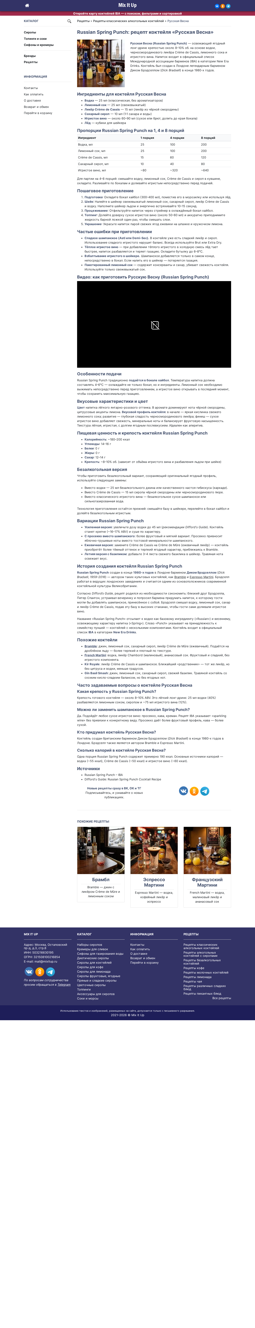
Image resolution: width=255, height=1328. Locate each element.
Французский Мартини (207, 882)
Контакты (31, 88)
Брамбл (101, 879)
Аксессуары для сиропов (96, 994)
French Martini (95, 655)
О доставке (32, 100)
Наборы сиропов (89, 944)
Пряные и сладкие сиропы (96, 980)
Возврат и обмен (36, 107)
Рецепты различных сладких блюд (205, 987)
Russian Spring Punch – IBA (104, 775)
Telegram (64, 984)
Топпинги (84, 989)
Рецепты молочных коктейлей (206, 972)
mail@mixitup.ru (46, 961)
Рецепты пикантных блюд (202, 993)
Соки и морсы (87, 998)
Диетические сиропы (93, 958)
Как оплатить (33, 94)
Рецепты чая (193, 981)
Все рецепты (221, 998)
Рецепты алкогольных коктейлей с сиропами (200, 954)
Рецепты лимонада (198, 977)
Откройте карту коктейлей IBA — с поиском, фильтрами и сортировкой (127, 13)
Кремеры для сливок (92, 949)
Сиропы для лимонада (94, 971)
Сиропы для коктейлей (94, 962)
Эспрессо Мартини (154, 882)
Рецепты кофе (194, 968)
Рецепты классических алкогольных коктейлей (128, 21)
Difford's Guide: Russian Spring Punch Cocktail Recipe (123, 779)
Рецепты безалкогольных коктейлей (202, 961)
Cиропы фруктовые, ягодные (98, 976)
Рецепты (31, 62)
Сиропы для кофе (90, 967)
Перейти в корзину (38, 113)
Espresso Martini (201, 577)
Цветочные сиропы (91, 985)
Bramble (180, 577)
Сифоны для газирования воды (100, 953)
